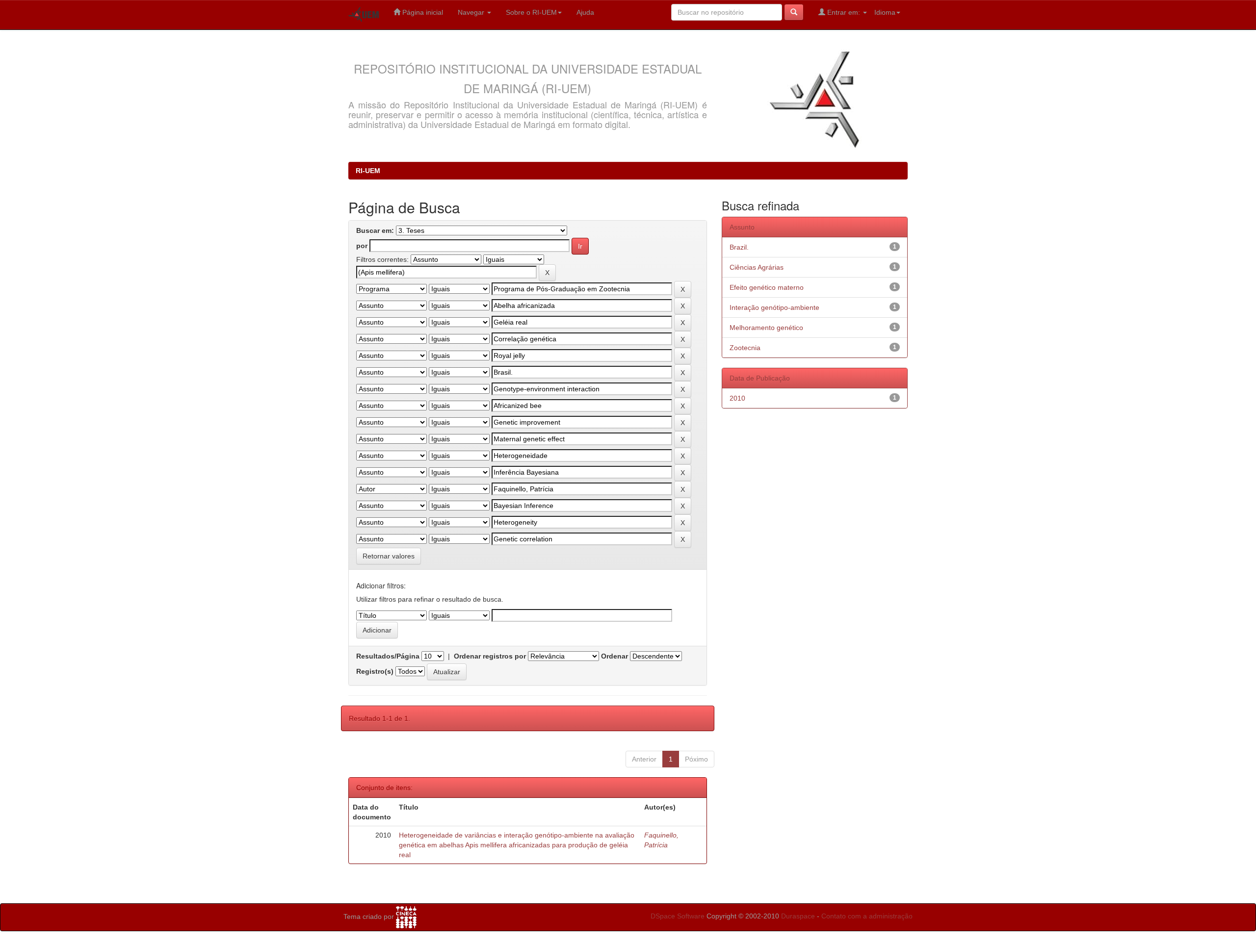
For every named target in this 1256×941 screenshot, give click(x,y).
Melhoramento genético (766, 327)
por (361, 246)
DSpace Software (678, 916)
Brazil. (739, 247)
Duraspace (798, 916)
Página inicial (421, 12)
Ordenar (614, 656)
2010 (737, 398)
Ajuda (585, 12)
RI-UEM (368, 171)
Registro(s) (374, 671)
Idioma (884, 12)
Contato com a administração (867, 916)
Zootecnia (745, 348)
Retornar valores (389, 556)
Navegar (472, 12)
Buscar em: (375, 230)
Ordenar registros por (490, 656)
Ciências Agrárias (757, 267)
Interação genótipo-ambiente (774, 307)
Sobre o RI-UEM (531, 12)
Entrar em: (843, 12)
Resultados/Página (387, 656)
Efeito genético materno (767, 287)
